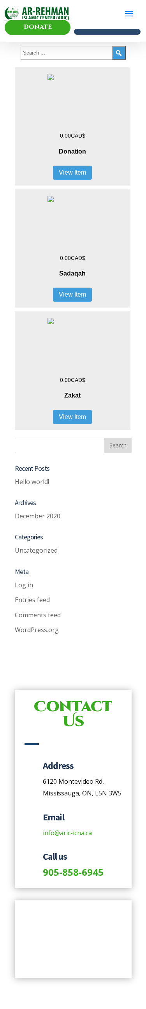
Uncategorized (36, 550)
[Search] (119, 53)
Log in (24, 585)
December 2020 (37, 516)
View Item (72, 172)
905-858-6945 (73, 872)
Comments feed (38, 615)
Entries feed (32, 600)
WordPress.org (37, 630)
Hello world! (32, 481)
